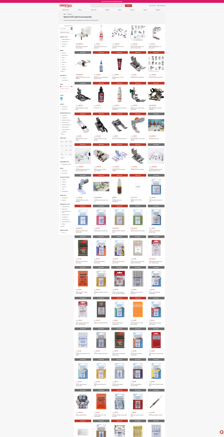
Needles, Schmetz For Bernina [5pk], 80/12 (137, 293)
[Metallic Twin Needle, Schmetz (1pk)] (138, 408)
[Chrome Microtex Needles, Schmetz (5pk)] (101, 254)
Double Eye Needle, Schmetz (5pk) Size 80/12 (119, 415)
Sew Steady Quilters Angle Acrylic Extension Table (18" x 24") (83, 170)
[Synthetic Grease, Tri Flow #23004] (119, 70)
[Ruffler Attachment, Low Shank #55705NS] (156, 101)
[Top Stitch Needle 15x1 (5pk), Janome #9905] (101, 408)
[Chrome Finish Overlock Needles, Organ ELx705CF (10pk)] (138, 254)
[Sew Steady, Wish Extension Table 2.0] (101, 193)
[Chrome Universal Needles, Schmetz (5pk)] (156, 285)
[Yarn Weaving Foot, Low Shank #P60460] (83, 193)
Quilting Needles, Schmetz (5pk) (100, 230)
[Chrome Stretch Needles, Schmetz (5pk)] (156, 377)
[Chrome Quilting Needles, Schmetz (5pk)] (119, 315)
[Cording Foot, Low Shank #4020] (138, 162)
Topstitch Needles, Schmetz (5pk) (138, 230)
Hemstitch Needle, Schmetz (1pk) (101, 353)
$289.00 (67, 88)
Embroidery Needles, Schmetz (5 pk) (101, 293)
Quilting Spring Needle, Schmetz (155, 415)
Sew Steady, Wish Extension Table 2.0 (101, 201)
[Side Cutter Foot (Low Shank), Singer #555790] (101, 162)
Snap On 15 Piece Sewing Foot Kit (156, 77)
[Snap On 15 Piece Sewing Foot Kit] (156, 70)
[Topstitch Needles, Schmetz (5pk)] (138, 223)
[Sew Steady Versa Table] (156, 131)
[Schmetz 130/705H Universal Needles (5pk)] (83, 223)
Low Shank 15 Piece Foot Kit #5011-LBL (118, 47)
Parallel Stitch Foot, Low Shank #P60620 (118, 170)
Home (65, 14)
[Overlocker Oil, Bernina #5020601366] (119, 193)
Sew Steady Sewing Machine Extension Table (82, 47)
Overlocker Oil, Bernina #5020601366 (117, 201)
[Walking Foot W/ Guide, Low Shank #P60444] (83, 70)
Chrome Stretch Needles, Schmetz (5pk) (156, 385)
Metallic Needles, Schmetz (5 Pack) (100, 385)
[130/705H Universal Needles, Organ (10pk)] (83, 254)
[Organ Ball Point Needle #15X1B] (101, 315)
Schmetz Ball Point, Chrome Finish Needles (83, 354)
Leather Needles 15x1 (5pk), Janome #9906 (81, 293)
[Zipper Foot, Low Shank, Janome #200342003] (138, 101)
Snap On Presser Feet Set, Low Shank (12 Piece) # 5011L (137, 47)
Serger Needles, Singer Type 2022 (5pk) (156, 354)
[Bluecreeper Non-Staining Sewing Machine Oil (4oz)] (101, 70)
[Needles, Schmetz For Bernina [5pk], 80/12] (138, 285)
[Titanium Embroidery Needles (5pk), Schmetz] (119, 254)
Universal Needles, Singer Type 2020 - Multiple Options (155, 262)
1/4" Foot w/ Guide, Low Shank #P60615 (100, 139)
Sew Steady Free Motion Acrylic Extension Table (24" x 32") (155, 170)
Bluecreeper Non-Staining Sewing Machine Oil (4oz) (101, 78)
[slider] (60, 86)
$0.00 (63, 88)
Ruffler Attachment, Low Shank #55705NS (155, 108)
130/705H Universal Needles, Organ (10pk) (82, 262)
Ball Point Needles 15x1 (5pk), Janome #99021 (137, 323)
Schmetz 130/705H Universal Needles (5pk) (82, 231)
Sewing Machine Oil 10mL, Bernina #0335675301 (119, 108)
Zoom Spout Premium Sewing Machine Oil (100, 47)
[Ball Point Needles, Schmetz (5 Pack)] (119, 223)
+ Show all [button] (62, 71)
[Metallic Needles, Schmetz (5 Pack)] (101, 377)
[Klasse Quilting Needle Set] (83, 408)
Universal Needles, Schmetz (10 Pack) (155, 201)
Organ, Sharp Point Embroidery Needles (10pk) (118, 354)
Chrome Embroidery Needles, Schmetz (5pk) (155, 323)
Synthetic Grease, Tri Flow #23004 (117, 78)
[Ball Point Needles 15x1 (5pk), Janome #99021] (138, 315)
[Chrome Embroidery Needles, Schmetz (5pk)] (156, 315)
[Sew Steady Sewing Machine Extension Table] (83, 39)
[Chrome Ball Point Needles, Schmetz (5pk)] (138, 346)
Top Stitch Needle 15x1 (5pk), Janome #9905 (100, 415)
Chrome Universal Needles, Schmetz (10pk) (154, 231)
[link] (65, 39)
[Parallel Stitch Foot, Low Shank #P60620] (119, 162)
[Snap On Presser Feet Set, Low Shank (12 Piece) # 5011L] (138, 39)
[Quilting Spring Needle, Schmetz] (156, 408)
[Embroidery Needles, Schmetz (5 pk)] (101, 285)
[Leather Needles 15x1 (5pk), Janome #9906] (83, 285)
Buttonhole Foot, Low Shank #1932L (81, 139)
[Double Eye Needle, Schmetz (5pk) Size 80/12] (119, 408)
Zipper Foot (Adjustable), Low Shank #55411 (155, 47)
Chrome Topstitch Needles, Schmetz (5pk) (81, 385)
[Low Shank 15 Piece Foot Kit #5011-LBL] (119, 39)
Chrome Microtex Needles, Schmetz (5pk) (99, 262)
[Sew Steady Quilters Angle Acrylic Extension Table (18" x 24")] (83, 162)
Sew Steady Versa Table (154, 138)
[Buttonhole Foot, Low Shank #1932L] (83, 131)
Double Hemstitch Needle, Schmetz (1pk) (117, 385)
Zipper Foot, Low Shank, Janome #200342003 (137, 108)
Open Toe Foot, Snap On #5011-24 (119, 138)
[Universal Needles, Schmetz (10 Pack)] (156, 193)
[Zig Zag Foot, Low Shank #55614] (138, 70)
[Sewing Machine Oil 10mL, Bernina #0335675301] (119, 101)
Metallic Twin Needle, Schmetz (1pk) (137, 415)
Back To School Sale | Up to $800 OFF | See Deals (112, 1)
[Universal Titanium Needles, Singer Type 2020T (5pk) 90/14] (119, 285)
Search (129, 5)
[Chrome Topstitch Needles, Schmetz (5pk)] (83, 377)
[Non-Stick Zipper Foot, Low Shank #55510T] (138, 131)
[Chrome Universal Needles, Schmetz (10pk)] (156, 223)
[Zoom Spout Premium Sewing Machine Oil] (101, 39)
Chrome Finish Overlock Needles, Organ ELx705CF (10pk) (138, 262)
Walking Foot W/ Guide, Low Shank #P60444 (83, 78)
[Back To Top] (222, 435)
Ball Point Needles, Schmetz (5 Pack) (118, 231)
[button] (161, 5)
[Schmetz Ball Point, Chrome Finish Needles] (83, 346)
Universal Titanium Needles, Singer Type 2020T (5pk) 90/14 (118, 293)
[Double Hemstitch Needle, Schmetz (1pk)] (119, 377)
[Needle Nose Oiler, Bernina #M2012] (138, 193)
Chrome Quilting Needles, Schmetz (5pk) (117, 323)
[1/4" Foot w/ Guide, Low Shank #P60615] (101, 131)
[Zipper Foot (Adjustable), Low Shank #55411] (156, 39)
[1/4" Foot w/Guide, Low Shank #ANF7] (83, 101)
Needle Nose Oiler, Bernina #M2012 (136, 200)
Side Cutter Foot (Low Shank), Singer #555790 (100, 170)
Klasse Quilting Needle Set (81, 415)
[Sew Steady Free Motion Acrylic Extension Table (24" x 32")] (156, 162)
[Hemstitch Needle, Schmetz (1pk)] (101, 346)
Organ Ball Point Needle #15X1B (100, 322)
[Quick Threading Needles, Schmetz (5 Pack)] (138, 377)
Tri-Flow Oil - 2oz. (98, 108)
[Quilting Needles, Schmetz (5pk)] (101, 223)
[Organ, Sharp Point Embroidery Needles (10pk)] (119, 346)
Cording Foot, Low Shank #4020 (137, 169)
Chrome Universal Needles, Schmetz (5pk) (154, 293)
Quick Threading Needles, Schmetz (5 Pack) (136, 385)
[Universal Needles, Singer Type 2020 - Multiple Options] (156, 254)
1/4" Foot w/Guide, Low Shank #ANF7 (82, 108)
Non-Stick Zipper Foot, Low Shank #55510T (138, 139)
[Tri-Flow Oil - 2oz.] (101, 101)
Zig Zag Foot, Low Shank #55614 (137, 77)
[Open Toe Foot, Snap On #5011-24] (119, 131)
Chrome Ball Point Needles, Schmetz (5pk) (136, 354)
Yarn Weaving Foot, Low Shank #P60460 (82, 201)
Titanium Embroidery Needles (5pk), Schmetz (118, 262)
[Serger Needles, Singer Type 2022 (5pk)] (156, 346)
